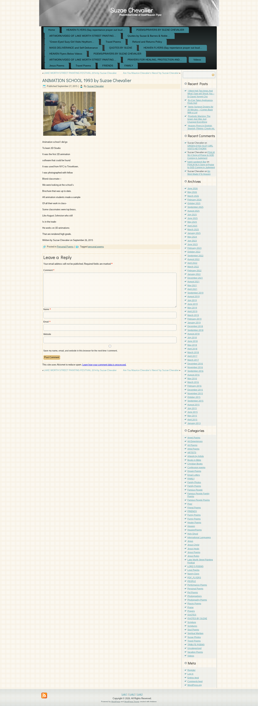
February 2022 (194, 271)
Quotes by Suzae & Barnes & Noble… (149, 36)
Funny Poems (194, 515)
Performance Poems (197, 585)
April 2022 (192, 263)
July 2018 (192, 337)
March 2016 (193, 382)
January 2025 (194, 233)
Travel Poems (113, 42)
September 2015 (195, 401)
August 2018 (193, 334)
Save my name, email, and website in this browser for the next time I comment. (80, 351)
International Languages (199, 537)
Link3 (140, 694)
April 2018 (192, 349)
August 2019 (193, 296)
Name (47, 309)
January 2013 (194, 423)
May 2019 (192, 308)
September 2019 (195, 293)
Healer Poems (194, 523)
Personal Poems (65, 247)
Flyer (189, 504)
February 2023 (194, 248)
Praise (190, 607)
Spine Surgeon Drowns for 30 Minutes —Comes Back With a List (200, 110)
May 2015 (192, 416)
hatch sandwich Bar (196, 162)
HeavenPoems (194, 530)
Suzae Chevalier (131, 10)
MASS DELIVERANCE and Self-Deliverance (73, 48)
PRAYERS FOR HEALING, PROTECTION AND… (155, 60)
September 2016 (195, 371)
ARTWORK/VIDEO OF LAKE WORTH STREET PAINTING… (82, 36)
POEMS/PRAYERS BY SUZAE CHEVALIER (160, 30)
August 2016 (193, 375)
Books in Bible (194, 460)
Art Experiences (195, 441)
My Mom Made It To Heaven (199, 173)
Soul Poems (193, 630)
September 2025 (195, 207)
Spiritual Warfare (195, 633)
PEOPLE (191, 581)
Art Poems (192, 445)
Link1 (124, 694)
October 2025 (193, 203)
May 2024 (192, 237)
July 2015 (192, 408)
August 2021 (193, 282)
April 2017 (192, 356)
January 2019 (194, 323)
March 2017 (193, 360)
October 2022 (193, 252)
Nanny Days (193, 574)
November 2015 (195, 393)
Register (191, 670)
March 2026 (193, 196)
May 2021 (192, 285)
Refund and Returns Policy (147, 42)
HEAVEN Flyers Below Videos (65, 54)
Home (51, 30)
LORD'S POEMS (195, 566)
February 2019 (194, 319)
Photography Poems (197, 600)
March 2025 (193, 229)
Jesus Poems (56, 66)
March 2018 (193, 352)
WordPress (115, 701)
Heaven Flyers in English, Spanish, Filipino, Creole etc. (201, 127)
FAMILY (128, 66)
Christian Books (195, 464)
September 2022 (195, 256)
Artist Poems (193, 449)
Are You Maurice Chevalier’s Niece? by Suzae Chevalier (151, 73)
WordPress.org (194, 685)
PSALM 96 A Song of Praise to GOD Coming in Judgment (201, 155)
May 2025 (192, 222)
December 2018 (195, 326)
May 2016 (192, 379)
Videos (197, 60)
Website (47, 334)
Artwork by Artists (195, 456)
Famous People (195, 490)
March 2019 (193, 315)
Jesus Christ (193, 545)
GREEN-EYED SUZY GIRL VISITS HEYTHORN (200, 147)
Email (47, 322)
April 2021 (192, 289)
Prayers (191, 611)
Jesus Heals (193, 549)
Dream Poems (194, 471)
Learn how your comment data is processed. (104, 365)
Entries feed (193, 678)
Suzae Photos (194, 637)
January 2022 (194, 274)
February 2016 (194, 386)
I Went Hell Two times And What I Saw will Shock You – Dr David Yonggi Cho (200, 94)
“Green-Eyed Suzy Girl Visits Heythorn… (71, 42)
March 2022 (193, 267)
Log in (190, 674)
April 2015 (192, 420)
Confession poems (196, 467)
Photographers (194, 596)
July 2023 (192, 241)
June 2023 (192, 244)
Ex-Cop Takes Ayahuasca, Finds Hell (200, 102)
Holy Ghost (192, 534)
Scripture (191, 622)
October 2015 (193, 397)
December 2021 (195, 278)
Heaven (191, 526)
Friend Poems (194, 508)
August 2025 (193, 211)
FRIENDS (107, 66)
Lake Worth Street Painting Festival (200, 561)
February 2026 (194, 200)
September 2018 (195, 330)
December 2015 (195, 390)
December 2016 (195, 364)
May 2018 (192, 345)
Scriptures (192, 626)
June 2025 (192, 218)
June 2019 (192, 304)
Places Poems (194, 604)
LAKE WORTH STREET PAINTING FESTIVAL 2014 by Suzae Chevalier (80, 73)
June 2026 (192, 188)
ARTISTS (191, 453)
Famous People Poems (198, 500)
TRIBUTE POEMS (195, 645)
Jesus (190, 541)
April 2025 (192, 226)
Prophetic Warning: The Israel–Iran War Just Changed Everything (198, 119)
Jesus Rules (193, 556)
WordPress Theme (131, 701)
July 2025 (192, 215)
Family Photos (194, 482)
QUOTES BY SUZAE (120, 48)
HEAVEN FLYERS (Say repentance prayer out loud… (95, 30)
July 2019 (192, 300)
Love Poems (193, 570)
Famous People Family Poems (198, 495)
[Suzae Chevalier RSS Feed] (44, 695)
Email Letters (193, 475)
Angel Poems (193, 438)
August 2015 (193, 405)
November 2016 (195, 367)
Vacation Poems (195, 652)
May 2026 (192, 192)
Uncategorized (194, 648)
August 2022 (193, 259)
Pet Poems (192, 592)
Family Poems (194, 486)
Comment (48, 270)
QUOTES (191, 615)
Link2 (132, 694)
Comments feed (195, 681)
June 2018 (192, 341)
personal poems (96, 247)
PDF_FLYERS (194, 578)
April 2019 (192, 311)
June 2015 (192, 412)
